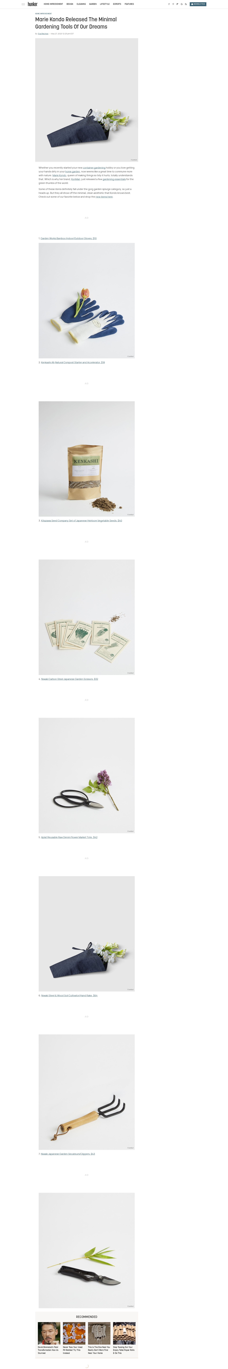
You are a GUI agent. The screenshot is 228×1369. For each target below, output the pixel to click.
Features (129, 4)
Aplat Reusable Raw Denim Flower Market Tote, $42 (69, 837)
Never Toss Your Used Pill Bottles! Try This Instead (72, 1350)
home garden (72, 172)
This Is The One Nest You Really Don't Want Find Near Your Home (99, 1350)
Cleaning (81, 4)
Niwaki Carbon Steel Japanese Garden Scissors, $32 (69, 679)
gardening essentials (114, 179)
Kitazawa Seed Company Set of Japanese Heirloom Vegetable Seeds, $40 (81, 521)
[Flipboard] (177, 4)
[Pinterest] (173, 4)
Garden (93, 4)
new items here (104, 197)
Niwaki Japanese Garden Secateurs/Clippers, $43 (68, 1154)
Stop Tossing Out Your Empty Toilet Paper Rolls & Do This (123, 1350)
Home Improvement (53, 4)
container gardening (94, 168)
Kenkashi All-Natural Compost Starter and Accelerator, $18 (73, 362)
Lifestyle (105, 4)
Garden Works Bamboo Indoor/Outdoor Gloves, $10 (69, 238)
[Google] (181, 4)
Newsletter (199, 4)
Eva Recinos (43, 34)
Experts (117, 4)
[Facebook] (169, 4)
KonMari (75, 179)
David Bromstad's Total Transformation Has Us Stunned (48, 1350)
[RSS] (186, 4)
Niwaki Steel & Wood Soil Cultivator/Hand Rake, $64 (69, 996)
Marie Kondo (59, 175)
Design (69, 4)
